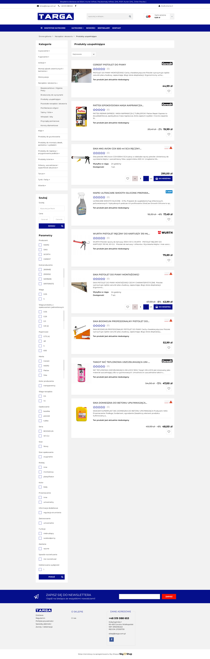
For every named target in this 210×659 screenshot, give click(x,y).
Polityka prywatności (44, 621)
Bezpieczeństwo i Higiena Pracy (51, 89)
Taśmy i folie (46, 112)
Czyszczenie (43, 51)
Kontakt (116, 28)
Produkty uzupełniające (50, 99)
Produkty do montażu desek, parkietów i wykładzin (50, 143)
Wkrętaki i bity (47, 117)
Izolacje (41, 63)
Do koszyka (165, 178)
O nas (73, 618)
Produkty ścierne (45, 159)
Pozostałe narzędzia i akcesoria (54, 104)
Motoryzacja (43, 77)
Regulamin (40, 618)
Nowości (90, 28)
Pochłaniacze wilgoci (49, 108)
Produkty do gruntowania (49, 137)
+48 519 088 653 (67, 6)
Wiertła (41, 185)
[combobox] (83, 54)
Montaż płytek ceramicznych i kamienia (50, 70)
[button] (77, 612)
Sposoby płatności (43, 624)
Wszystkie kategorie (54, 28)
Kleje (40, 131)
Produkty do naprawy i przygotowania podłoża (48, 152)
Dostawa (39, 615)
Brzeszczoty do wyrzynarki (52, 95)
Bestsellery (104, 28)
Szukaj (51, 226)
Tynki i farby (43, 179)
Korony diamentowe (49, 125)
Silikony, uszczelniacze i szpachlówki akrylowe (48, 166)
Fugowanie (43, 57)
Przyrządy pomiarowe (50, 121)
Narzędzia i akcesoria (47, 83)
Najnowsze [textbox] (77, 54)
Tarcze (41, 174)
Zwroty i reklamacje (44, 627)
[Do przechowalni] (168, 91)
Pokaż (51, 577)
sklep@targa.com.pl (48, 6)
